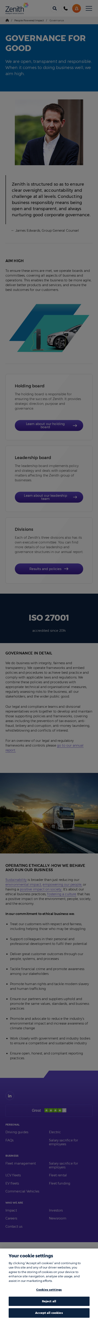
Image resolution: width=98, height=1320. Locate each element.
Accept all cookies (49, 1313)
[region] (49, 1284)
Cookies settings (49, 1289)
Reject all (49, 1301)
